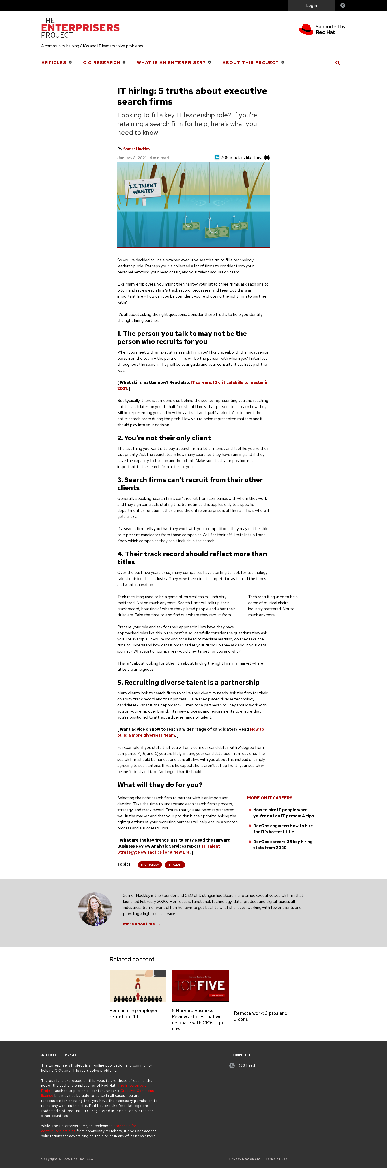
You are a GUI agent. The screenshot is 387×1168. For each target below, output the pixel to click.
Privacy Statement (245, 1159)
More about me (139, 924)
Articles (54, 62)
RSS (343, 6)
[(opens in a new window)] (322, 30)
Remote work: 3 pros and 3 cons (260, 1016)
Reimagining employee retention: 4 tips (134, 1013)
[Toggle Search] (337, 62)
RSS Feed (246, 1065)
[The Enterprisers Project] (80, 28)
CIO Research (101, 62)
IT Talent (175, 865)
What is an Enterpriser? (171, 62)
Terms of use (276, 1159)
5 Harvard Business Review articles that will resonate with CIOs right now (198, 1019)
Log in (311, 5)
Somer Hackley (136, 148)
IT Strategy (150, 865)
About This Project (250, 62)
